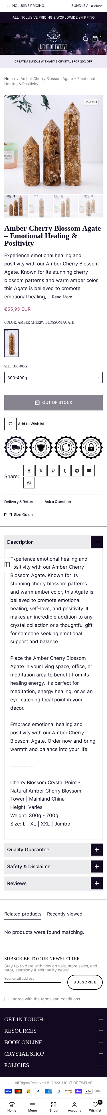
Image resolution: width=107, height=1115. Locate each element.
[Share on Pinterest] (53, 470)
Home (9, 78)
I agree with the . (46, 998)
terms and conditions (60, 998)
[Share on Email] (89, 470)
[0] (95, 39)
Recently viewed (64, 914)
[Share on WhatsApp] (29, 482)
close (98, 6)
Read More (62, 296)
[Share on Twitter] (41, 470)
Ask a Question (58, 501)
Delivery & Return (19, 501)
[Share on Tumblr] (65, 470)
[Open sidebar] (7, 565)
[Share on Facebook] (29, 470)
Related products (22, 914)
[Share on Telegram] (77, 470)
